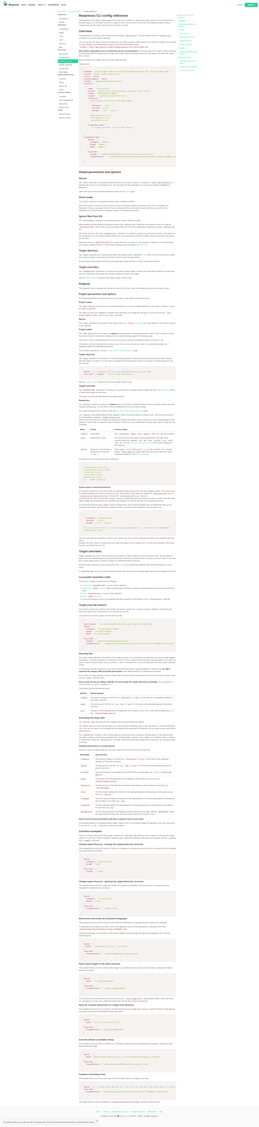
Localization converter (120, 1112)
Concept (62, 96)
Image (61, 33)
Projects (181, 48)
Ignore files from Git (187, 37)
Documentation (75, 11)
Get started (63, 54)
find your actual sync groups (141, 443)
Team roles (63, 104)
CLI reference (64, 58)
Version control (65, 118)
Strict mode (183, 33)
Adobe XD (63, 86)
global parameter (132, 323)
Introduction (63, 19)
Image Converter (138, 1112)
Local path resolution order (187, 62)
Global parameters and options (187, 25)
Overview (181, 20)
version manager (142, 454)
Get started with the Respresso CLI (119, 350)
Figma (61, 82)
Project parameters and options (188, 53)
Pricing (32, 5)
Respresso (62, 11)
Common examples (186, 70)
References (53, 5)
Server (181, 30)
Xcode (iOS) (63, 68)
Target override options (188, 67)
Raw (60, 47)
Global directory (91, 596)
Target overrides (91, 278)
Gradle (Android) (65, 65)
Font (60, 40)
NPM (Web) (63, 72)
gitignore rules (141, 245)
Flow (121, 565)
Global (91, 593)
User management (66, 100)
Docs (23, 5)
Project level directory (94, 588)
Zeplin (61, 90)
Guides (61, 22)
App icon (62, 44)
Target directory (185, 41)
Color (61, 36)
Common (62, 79)
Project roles (64, 107)
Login (239, 5)
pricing (127, 191)
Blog (64, 5)
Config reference (65, 61)
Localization (63, 29)
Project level (93, 585)
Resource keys (64, 114)
